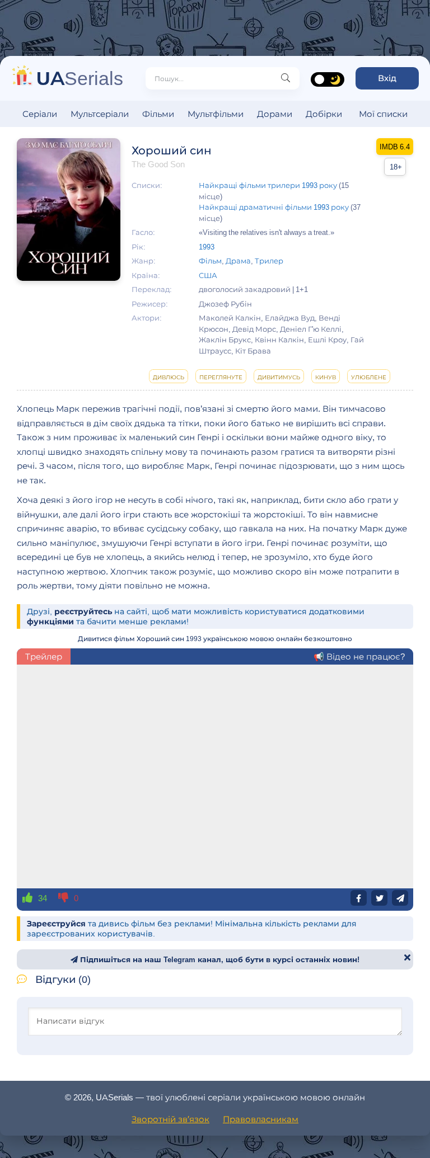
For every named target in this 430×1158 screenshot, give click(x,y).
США (208, 275)
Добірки (324, 114)
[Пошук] (286, 78)
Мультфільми (216, 114)
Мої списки (383, 114)
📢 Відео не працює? (359, 656)
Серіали (39, 114)
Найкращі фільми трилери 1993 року (268, 185)
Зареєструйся (56, 924)
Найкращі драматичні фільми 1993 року (274, 207)
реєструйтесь (83, 611)
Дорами (274, 114)
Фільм (210, 260)
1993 (206, 246)
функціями (50, 621)
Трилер (269, 260)
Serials (79, 78)
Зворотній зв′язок (170, 1119)
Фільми (158, 114)
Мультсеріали (100, 114)
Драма (238, 260)
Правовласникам (260, 1119)
